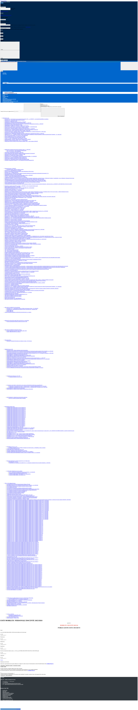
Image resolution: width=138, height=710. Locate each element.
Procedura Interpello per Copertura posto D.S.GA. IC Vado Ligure (18, 460)
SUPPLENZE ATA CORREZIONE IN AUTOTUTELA (17, 560)
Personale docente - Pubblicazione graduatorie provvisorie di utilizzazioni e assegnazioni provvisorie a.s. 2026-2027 (24, 133)
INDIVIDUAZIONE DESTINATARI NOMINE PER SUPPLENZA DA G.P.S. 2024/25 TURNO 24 (24, 564)
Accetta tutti (16, 665)
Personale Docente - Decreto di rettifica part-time (15, 169)
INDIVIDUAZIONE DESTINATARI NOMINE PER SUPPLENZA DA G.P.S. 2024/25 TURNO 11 (24, 577)
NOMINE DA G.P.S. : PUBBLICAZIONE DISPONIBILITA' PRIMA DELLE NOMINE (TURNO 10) (25, 533)
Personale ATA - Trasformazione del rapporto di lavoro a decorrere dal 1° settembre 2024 (22, 309)
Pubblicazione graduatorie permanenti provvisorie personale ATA (16, 158)
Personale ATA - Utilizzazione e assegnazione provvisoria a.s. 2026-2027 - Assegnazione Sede (21, 126)
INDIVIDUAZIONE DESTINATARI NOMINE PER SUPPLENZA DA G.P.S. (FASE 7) (22, 552)
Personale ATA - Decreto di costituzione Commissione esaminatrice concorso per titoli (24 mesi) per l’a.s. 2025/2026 (24, 229)
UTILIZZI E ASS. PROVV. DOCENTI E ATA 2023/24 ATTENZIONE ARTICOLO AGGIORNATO (25, 385)
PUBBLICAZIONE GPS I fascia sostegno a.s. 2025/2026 (17, 604)
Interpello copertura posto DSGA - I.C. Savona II (13, 189)
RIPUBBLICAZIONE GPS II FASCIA (16, 615)
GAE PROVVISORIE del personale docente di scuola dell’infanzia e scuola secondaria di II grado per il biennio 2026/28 (25, 181)
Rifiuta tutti (9, 665)
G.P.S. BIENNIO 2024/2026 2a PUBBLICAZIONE (16, 491)
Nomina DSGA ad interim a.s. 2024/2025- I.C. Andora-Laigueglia (16, 234)
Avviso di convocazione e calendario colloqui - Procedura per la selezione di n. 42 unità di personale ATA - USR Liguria (25, 131)
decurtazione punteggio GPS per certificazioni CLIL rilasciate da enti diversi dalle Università (20, 281)
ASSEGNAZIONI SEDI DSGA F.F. (13, 448)
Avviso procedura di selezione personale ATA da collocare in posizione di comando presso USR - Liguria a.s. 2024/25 (25, 282)
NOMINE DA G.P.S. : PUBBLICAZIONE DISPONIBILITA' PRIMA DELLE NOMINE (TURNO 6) (25, 537)
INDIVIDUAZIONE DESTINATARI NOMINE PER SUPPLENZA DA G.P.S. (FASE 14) (23, 546)
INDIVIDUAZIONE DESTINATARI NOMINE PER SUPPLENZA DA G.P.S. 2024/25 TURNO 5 (24, 582)
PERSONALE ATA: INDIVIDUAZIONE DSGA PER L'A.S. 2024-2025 (17, 238)
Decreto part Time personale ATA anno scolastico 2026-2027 (15, 137)
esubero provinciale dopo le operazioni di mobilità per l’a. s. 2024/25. (18, 360)
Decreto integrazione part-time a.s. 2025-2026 (12, 186)
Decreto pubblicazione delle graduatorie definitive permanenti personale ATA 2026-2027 (20, 153)
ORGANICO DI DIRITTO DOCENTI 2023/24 (13, 329)
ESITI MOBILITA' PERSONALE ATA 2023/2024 (16, 388)
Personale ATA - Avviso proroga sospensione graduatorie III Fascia (16, 199)
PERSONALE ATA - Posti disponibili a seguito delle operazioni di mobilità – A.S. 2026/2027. (21, 156)
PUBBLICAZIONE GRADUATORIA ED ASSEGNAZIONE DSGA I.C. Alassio (19, 252)
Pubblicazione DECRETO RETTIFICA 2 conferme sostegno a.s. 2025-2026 (18, 194)
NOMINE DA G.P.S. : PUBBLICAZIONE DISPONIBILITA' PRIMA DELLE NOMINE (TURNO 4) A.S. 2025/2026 (27, 516)
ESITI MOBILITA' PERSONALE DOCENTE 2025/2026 (17, 354)
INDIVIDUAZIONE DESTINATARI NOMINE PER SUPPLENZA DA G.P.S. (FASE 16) (23, 544)
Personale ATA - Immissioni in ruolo (11, 120)
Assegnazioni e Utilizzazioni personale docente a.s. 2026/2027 (15, 121)
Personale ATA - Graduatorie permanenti (12, 284)
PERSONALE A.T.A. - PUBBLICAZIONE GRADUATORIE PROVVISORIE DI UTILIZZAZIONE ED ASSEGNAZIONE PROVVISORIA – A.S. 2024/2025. (33, 286)
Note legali (4, 691)
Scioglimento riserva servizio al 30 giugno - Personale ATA (15, 291)
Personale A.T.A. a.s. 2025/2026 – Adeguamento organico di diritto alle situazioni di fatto (20, 225)
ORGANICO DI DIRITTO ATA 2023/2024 (12, 307)
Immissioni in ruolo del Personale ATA (11, 270)
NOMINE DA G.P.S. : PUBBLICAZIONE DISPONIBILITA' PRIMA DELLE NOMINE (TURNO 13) (25, 530)
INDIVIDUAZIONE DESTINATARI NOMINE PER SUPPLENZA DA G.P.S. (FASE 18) (23, 542)
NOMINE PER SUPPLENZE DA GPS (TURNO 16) (16, 411)
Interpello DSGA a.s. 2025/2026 (10, 198)
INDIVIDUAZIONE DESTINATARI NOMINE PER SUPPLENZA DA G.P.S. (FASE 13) (23, 547)
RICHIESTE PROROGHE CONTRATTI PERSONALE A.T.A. (16, 294)
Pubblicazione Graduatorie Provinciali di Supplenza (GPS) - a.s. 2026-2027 (18, 149)
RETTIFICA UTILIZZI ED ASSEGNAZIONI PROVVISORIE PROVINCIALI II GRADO (21, 262)
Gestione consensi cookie (7, 697)
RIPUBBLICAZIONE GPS (12, 605)
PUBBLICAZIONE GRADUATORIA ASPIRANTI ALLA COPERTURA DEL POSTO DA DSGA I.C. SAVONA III (25, 239)
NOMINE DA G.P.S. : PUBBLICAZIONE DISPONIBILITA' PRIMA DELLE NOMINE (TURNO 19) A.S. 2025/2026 (28, 501)
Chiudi (2, 33)
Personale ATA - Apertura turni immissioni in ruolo (13, 124)
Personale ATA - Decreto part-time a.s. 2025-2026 (13, 190)
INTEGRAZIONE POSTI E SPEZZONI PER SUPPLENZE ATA (18, 438)
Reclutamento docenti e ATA (10, 406)
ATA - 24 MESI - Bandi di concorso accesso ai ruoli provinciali (15, 232)
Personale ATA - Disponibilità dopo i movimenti (13, 170)
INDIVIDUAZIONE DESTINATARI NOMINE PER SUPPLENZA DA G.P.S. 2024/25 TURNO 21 (24, 567)
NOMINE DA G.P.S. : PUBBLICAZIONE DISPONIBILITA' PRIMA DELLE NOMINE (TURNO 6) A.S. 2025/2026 (27, 514)
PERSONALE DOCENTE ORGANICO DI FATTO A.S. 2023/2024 (17, 320)
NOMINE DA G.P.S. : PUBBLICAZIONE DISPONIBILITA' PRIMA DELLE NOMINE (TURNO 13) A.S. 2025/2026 (28, 507)
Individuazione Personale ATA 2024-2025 (12, 261)
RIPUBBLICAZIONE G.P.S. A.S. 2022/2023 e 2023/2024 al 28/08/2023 (19, 599)
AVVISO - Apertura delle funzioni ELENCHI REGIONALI (15, 176)
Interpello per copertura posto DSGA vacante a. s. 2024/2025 (15, 231)
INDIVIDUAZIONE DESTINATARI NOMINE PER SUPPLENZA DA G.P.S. (21, 588)
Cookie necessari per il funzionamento (7, 673)
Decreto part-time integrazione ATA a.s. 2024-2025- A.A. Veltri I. (16, 260)
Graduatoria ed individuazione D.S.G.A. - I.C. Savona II (14, 188)
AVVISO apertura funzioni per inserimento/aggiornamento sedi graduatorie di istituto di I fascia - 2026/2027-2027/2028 (25, 180)
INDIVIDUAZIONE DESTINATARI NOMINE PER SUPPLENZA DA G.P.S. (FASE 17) (23, 543)
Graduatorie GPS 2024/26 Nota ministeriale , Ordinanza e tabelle (18, 498)
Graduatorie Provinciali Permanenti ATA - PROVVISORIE (15, 222)
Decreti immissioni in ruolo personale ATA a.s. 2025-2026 (14, 208)
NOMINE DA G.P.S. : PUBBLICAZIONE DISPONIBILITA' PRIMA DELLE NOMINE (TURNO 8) (25, 535)
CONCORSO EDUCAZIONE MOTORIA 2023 (15, 449)
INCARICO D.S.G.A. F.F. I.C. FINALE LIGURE (15, 431)
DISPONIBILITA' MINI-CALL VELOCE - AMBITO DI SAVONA (17, 125)
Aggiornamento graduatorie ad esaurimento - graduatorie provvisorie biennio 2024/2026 (22, 497)
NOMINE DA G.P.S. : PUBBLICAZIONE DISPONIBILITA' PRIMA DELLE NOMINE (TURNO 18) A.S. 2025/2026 (28, 502)
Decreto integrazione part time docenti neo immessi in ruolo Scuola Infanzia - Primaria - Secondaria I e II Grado (24, 192)
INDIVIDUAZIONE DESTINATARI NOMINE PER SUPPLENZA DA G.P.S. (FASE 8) (22, 551)
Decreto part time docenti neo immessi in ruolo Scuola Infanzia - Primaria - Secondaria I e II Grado (21, 193)
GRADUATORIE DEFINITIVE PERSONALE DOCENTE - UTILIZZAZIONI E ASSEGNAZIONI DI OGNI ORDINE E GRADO (28, 268)
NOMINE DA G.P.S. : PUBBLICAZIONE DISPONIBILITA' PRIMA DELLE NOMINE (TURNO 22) (25, 521)
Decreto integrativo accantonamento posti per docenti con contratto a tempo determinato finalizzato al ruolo (23, 195)
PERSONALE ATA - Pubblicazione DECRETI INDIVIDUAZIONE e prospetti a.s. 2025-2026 (21, 202)
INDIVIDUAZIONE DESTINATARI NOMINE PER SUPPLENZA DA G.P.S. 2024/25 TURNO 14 (24, 574)
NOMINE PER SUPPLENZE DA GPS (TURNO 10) (16, 417)
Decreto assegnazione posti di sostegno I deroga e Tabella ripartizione (16, 127)
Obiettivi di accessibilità (7, 695)
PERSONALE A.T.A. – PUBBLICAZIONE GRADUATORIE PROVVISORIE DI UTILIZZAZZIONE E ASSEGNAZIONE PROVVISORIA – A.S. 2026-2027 (33, 134)
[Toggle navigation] (8, 66)
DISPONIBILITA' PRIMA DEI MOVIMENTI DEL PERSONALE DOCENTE (21, 363)
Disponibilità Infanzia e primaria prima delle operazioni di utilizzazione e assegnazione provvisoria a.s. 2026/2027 (24, 123)
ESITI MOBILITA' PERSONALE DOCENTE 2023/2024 (17, 397)
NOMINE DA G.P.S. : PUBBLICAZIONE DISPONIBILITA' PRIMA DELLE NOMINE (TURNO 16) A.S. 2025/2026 (28, 504)
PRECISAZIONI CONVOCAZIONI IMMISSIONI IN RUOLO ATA (17, 277)
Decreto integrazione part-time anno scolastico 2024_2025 (17, 330)
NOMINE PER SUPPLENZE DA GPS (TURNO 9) (16, 418)
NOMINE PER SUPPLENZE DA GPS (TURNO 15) (16, 412)
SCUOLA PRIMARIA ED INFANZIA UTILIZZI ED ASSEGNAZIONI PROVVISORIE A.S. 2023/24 (25, 367)
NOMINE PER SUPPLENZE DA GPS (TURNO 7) (16, 420)
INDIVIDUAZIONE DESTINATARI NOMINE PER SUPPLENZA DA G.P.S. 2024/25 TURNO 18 (24, 570)
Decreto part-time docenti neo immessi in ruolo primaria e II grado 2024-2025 (18, 247)
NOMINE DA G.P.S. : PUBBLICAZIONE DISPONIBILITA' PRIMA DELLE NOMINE (22, 541)
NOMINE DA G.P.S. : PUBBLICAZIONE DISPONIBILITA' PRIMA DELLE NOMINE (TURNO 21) (25, 522)
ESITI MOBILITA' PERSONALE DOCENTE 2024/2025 (17, 361)
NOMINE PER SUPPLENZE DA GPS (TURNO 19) (16, 408)
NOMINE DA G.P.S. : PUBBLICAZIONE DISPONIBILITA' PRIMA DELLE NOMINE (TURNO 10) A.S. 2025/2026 (28, 510)
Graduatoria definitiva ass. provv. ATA (15, 376)
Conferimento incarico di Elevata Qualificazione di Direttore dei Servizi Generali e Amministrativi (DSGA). (23, 259)
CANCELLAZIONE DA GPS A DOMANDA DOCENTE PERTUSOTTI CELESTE (22, 555)
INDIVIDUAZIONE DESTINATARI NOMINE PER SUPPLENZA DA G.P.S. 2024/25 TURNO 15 (24, 573)
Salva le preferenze (9, 675)
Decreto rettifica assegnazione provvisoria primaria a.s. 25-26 (15, 207)
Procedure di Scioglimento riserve (12, 616)
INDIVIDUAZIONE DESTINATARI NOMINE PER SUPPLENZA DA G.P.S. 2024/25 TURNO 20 (24, 568)
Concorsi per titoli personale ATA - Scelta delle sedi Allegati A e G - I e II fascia (18, 292)
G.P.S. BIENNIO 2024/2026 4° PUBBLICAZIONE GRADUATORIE (19, 488)
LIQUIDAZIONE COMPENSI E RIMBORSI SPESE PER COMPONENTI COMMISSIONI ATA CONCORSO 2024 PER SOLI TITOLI (29, 236)
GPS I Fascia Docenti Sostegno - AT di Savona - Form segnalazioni (16, 135)
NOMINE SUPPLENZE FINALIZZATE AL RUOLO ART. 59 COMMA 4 (20, 451)
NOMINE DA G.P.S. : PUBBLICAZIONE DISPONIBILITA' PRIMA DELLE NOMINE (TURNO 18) (25, 525)
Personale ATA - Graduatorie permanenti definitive (13, 283)
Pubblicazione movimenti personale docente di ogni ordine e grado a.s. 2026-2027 (19, 175)
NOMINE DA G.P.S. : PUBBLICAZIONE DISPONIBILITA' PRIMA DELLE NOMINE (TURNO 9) (25, 534)
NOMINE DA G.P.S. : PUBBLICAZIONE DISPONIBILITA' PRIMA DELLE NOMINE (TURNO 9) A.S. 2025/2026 (27, 511)
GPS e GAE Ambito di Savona (10, 483)
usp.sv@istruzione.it (12, 683)
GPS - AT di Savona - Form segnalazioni (14, 151)
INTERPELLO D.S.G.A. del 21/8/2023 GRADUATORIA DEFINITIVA (19, 435)
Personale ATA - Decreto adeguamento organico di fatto (14, 132)
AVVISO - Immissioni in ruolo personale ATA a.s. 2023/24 (17, 450)
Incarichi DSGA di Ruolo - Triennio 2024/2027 (13, 264)
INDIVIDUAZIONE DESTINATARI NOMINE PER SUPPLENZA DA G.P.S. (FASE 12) (23, 548)
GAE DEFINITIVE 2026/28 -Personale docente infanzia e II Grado (18, 484)
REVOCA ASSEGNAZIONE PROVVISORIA (17, 398)
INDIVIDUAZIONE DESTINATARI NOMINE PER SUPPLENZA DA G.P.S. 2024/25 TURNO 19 (24, 569)
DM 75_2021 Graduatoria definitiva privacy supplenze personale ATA (17, 214)
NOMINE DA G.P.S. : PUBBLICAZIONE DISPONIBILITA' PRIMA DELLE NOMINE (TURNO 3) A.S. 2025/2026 (27, 517)
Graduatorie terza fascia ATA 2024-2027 (11, 293)
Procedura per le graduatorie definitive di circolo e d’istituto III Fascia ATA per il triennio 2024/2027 (22, 271)
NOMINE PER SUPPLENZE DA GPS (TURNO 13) (16, 414)
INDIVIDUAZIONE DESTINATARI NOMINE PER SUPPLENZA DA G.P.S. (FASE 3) (22, 561)
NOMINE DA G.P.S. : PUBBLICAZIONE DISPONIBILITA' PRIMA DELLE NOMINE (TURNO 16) (25, 527)
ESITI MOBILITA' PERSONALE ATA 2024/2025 (16, 359)
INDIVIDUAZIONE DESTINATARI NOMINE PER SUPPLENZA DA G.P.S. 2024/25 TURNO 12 (24, 576)
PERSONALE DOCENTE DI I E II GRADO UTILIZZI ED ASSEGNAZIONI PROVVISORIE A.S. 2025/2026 (26, 352)
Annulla (2, 60)
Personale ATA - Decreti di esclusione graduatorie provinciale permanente (17, 220)
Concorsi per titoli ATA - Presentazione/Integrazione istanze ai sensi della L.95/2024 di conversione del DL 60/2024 (24, 290)
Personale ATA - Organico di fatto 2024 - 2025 (13, 274)
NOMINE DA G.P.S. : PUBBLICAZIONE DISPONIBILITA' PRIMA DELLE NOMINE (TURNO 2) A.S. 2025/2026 (27, 518)
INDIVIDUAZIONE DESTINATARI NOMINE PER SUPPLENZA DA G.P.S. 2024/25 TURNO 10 (24, 578)
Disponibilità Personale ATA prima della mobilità (13, 174)
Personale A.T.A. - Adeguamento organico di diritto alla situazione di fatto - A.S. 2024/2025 (22, 308)
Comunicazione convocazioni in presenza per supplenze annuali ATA (16, 276)
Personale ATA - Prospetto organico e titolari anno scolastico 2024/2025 (17, 285)
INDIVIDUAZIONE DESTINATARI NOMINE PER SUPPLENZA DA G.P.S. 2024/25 (22, 587)
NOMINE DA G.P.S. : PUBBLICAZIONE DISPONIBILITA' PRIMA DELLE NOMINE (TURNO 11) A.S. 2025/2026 (28, 509)
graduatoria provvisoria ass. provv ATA (13, 375)
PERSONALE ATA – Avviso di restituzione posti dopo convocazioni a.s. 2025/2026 (19, 201)
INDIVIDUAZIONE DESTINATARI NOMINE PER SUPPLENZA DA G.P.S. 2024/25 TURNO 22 (24, 566)
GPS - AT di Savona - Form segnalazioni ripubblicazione (16, 150)
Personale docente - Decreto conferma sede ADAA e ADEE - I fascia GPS (17, 130)
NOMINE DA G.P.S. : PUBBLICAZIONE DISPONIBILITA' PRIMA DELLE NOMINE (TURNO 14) (25, 529)
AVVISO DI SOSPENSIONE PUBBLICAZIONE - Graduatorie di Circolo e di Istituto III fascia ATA (22, 203)
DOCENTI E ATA (44, 104)
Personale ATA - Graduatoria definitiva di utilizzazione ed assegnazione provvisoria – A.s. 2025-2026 (22, 216)
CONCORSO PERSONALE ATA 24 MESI (14, 471)
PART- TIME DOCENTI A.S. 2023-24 (13, 331)
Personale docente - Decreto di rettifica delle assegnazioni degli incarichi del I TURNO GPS (20, 200)
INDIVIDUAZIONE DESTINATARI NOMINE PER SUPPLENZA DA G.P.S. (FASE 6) (22, 553)
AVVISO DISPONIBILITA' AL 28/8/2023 (14, 600)
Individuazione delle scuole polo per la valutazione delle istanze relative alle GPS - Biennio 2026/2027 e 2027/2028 (24, 179)
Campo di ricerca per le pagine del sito (6, 111)
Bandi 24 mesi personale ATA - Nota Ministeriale (13, 298)
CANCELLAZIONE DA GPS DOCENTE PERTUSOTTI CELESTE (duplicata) (21, 554)
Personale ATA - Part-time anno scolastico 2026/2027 (14, 155)
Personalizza (3, 665)
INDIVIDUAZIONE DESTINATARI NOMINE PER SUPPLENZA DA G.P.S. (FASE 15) (23, 545)
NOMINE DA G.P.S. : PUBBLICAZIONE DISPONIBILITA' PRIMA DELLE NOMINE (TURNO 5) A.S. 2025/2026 (27, 515)
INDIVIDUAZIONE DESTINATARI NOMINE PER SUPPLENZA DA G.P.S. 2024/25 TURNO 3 (24, 584)
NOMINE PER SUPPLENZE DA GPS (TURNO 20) (16, 407)
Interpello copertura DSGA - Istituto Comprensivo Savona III (15, 241)
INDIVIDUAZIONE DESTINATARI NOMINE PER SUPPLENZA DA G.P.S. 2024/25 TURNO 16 (24, 572)
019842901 (6, 682)
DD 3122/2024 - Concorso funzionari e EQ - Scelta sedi (14, 209)
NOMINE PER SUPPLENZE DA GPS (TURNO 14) (16, 413)
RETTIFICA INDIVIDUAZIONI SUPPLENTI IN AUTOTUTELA (19, 562)
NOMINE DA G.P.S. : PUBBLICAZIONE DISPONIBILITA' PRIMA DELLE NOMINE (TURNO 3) (25, 540)
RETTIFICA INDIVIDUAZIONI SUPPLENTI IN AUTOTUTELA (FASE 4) (20, 558)
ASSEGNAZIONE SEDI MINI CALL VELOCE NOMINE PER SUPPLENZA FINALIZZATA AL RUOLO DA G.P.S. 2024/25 (29, 586)
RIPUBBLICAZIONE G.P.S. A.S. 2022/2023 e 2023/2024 (17, 601)
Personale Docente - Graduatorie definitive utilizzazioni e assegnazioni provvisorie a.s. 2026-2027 (21, 129)
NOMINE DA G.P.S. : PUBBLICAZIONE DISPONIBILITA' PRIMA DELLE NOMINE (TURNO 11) (25, 532)
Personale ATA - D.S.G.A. (13, 461)
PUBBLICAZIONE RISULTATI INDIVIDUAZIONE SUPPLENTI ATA (20, 563)
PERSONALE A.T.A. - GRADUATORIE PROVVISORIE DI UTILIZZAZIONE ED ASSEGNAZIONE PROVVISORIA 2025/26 (28, 217)
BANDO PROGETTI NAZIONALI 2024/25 (15, 429)
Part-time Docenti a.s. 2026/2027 (10, 168)
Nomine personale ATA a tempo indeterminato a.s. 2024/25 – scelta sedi (17, 278)
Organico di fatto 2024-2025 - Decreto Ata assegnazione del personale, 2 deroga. (18, 246)
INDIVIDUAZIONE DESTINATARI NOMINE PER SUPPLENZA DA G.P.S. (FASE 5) (22, 557)
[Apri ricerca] (129, 66)
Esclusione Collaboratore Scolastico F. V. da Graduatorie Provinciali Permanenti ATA (19, 160)
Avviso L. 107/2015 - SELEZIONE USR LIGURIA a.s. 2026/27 (16, 138)
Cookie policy (5, 690)
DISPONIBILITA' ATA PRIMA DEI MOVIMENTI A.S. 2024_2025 (19, 362)
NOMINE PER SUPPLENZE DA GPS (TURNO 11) (16, 416)
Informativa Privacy (6, 692)
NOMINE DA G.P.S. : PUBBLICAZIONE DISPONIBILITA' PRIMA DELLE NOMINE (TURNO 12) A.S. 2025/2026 (28, 508)
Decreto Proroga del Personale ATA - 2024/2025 (13, 227)
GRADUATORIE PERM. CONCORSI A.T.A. (17, 474)
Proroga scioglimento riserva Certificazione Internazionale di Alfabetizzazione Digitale (19, 230)
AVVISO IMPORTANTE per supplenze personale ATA (18, 598)
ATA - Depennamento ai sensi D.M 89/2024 (12, 251)
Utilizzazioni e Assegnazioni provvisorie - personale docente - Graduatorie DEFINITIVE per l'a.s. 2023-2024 (27, 386)
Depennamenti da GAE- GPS (12, 556)
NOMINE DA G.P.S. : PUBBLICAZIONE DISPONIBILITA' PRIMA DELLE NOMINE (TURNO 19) (25, 524)
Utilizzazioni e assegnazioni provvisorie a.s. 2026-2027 (14, 152)
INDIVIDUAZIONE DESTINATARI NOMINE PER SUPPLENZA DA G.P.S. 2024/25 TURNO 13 (24, 575)
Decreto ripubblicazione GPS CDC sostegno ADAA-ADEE (15, 136)
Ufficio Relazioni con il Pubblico (8, 693)
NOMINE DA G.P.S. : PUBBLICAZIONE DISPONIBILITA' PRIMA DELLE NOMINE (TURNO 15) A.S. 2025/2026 (28, 505)
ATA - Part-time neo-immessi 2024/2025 (11, 249)
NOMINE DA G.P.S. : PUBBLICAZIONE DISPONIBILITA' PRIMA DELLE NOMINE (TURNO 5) (25, 538)
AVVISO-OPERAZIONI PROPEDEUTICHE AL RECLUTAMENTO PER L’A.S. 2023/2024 (23, 452)
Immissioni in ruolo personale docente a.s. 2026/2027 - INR (15, 154)
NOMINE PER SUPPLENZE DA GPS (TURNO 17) (16, 410)
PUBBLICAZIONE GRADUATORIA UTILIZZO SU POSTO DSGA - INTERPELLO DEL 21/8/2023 (27, 447)
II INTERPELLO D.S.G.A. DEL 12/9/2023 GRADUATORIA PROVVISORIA (21, 434)
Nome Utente (13, 8)
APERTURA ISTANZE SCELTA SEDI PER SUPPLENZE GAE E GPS (19, 494)
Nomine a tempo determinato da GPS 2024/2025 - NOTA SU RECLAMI (17, 253)
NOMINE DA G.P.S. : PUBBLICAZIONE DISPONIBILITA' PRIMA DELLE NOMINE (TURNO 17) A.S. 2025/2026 (28, 503)
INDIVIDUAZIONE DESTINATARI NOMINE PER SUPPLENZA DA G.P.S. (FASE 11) (23, 549)
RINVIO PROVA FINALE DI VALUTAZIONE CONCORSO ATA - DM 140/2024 (19, 187)
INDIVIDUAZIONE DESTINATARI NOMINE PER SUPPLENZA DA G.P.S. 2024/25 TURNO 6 (24, 581)
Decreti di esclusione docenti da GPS (11, 244)
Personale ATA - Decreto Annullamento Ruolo (13, 258)
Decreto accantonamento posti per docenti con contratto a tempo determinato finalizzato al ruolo (21, 221)
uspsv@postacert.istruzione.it (14, 684)
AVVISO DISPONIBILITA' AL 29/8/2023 (14, 589)
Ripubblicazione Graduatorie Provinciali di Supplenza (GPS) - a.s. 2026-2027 (18, 122)
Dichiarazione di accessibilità (7, 694)
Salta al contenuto (3, 0)
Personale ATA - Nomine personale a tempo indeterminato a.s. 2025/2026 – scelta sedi (19, 215)
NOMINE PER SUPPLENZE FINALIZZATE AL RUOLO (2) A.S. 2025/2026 (20, 427)
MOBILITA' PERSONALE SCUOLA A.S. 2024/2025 (16, 364)
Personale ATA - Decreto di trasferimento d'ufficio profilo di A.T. (16, 157)
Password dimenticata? (4, 11)
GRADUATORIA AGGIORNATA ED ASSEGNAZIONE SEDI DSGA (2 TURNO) (19, 255)
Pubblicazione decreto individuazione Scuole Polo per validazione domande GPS (20, 495)
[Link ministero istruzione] (5, 1)
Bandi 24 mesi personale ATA (10, 297)
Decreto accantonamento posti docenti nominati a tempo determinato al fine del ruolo (19, 171)
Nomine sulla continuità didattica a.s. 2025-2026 (15, 426)
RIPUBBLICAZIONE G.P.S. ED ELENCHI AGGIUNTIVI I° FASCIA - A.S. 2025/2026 (22, 485)
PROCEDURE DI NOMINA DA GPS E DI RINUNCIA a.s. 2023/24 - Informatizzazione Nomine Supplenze (26, 602)
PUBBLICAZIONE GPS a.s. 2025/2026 (14, 603)
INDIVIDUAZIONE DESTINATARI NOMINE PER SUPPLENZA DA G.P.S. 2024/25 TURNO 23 (24, 565)
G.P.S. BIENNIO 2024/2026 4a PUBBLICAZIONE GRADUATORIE (19, 486)
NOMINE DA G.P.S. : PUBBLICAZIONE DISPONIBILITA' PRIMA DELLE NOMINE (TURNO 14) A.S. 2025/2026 (28, 506)
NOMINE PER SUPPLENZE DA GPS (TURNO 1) (16, 425)
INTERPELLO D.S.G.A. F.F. (12, 446)
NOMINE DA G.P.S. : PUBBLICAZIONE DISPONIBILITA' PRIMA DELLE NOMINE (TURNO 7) (25, 536)
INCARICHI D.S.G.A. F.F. (11, 432)
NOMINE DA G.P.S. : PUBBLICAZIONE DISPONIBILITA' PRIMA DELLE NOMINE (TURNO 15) (25, 528)
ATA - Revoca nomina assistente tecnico (11, 250)
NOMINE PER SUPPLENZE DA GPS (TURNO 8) (16, 419)
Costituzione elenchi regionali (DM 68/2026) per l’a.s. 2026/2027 (16, 177)
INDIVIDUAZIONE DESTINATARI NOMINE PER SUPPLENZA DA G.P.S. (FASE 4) (22, 559)
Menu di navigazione (61, 116)
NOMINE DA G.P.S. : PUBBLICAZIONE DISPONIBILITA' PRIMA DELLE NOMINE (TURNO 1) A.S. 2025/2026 (27, 519)
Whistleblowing (5, 696)
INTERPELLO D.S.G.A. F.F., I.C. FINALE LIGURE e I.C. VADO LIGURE (20, 436)
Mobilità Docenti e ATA (45, 105)
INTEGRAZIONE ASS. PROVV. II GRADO (15, 365)
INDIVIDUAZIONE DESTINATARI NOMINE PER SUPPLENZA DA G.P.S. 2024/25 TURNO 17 (24, 571)
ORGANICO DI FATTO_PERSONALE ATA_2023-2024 (15, 299)
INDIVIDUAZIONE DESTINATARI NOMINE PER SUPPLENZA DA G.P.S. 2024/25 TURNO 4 (24, 583)
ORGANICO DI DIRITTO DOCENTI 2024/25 (13, 296)
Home (42, 103)
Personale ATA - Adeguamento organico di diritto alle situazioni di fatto (17, 159)
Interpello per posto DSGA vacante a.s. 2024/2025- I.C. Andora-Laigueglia (17, 235)
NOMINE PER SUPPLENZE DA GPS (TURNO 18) (16, 409)
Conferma (5, 60)
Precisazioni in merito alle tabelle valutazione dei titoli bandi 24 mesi (16, 287)
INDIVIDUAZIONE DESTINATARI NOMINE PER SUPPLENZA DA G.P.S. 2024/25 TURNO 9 (24, 579)
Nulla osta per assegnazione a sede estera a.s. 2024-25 (14, 245)
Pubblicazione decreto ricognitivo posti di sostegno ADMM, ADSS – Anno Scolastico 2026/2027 (21, 141)
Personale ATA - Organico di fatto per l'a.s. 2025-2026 (14, 210)
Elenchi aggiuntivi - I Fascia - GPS (13, 617)
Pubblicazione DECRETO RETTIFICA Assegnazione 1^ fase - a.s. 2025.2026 (18, 197)
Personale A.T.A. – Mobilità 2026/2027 (11, 172)
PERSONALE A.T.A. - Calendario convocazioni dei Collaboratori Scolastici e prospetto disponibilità (22, 204)
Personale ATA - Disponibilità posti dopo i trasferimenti (14, 228)
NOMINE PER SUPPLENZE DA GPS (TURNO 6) (16, 421)
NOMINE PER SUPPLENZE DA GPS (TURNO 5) (16, 422)
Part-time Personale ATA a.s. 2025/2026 (11, 224)
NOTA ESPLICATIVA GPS (12, 487)
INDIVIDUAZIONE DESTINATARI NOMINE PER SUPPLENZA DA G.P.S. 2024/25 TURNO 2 (24, 585)
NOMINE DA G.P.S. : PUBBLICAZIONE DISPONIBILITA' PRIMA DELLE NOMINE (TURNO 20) (25, 523)
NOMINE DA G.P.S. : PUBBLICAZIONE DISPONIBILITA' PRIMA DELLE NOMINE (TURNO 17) (25, 526)
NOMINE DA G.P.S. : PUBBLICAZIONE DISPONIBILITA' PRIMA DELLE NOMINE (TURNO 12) (25, 531)
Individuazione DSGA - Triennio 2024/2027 (12, 265)
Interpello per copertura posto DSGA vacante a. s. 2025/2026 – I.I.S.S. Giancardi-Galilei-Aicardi (21, 185)
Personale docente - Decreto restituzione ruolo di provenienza (17, 350)
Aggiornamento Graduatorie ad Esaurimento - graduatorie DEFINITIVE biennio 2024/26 (22, 496)
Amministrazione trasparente (7, 698)
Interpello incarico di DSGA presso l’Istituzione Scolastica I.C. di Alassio (17, 254)
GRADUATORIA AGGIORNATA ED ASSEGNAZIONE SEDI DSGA (17, 256)
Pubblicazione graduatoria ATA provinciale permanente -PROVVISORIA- (17, 289)
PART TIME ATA (10, 310)
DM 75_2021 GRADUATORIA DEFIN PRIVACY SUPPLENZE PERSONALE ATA (20, 275)
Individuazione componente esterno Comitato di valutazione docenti (16, 233)
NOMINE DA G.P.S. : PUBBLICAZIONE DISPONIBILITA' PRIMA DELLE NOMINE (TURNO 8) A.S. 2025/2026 (27, 512)
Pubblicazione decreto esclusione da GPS (14, 493)
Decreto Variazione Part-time (10, 248)
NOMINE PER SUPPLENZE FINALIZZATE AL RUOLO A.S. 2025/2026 (20, 428)
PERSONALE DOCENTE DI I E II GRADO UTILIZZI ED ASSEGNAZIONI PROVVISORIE (24, 366)
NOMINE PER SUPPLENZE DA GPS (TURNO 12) (16, 415)
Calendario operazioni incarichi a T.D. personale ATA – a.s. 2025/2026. (17, 206)
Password (12, 9)
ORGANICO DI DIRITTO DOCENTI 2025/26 (13, 295)
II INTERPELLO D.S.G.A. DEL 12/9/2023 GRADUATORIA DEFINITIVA (20, 433)
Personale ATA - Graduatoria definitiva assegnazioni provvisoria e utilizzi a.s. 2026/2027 (20, 128)
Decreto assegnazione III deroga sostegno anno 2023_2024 (17, 321)
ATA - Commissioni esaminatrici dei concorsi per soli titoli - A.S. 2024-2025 (22, 472)
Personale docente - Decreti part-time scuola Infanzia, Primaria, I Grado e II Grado (19, 226)
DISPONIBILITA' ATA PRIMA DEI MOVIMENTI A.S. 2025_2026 (19, 355)
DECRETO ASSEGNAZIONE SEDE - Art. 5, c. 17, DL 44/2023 (16, 140)
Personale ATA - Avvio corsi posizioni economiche (13, 218)
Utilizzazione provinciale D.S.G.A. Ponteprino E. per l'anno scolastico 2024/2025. (19, 263)
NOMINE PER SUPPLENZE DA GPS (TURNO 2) (16, 424)
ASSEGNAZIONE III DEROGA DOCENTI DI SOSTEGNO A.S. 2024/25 (18, 312)
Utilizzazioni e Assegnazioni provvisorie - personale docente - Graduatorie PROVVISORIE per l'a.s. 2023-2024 (28, 387)
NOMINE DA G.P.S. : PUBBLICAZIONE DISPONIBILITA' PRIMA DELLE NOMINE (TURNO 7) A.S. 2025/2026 (27, 513)
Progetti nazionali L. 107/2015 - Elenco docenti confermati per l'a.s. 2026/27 (18, 139)
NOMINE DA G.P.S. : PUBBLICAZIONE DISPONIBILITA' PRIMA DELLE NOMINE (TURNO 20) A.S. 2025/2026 (28, 500)
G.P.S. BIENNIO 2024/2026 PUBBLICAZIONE (15, 492)
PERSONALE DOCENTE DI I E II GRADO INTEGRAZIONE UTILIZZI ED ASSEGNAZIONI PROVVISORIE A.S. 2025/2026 (30, 351)
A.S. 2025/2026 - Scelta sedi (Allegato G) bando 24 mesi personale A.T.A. (17, 223)
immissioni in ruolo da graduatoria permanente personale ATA (17, 437)
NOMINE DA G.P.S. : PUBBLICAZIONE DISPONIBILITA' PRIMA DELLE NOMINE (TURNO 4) (25, 539)
